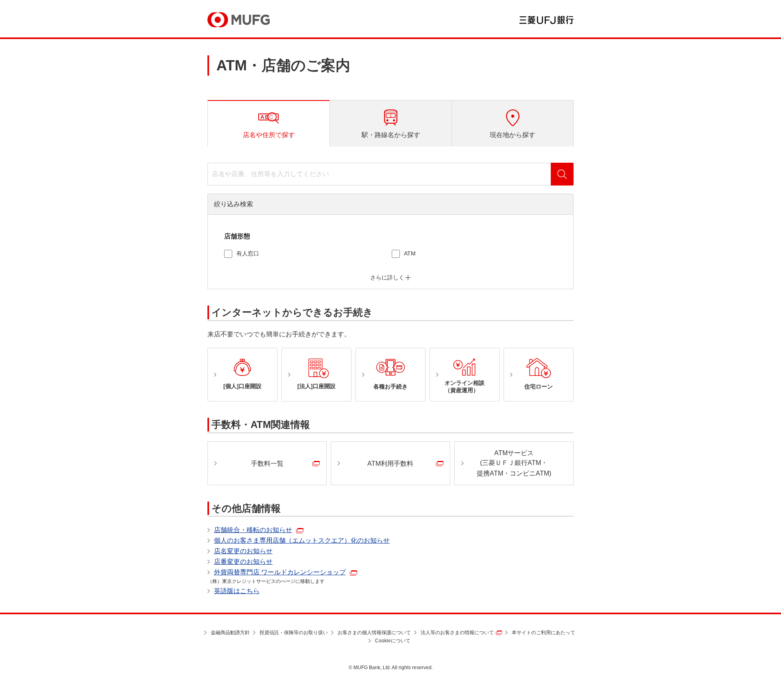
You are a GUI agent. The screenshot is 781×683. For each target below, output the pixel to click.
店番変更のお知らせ (243, 561)
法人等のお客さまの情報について (457, 632)
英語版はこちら (237, 590)
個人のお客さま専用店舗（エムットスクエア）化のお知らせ (302, 540)
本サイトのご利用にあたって (543, 632)
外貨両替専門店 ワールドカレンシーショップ (280, 572)
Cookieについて (392, 641)
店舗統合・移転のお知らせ (253, 529)
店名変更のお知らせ (243, 551)
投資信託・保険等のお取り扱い (294, 632)
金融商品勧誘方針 (230, 632)
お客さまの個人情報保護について (374, 632)
